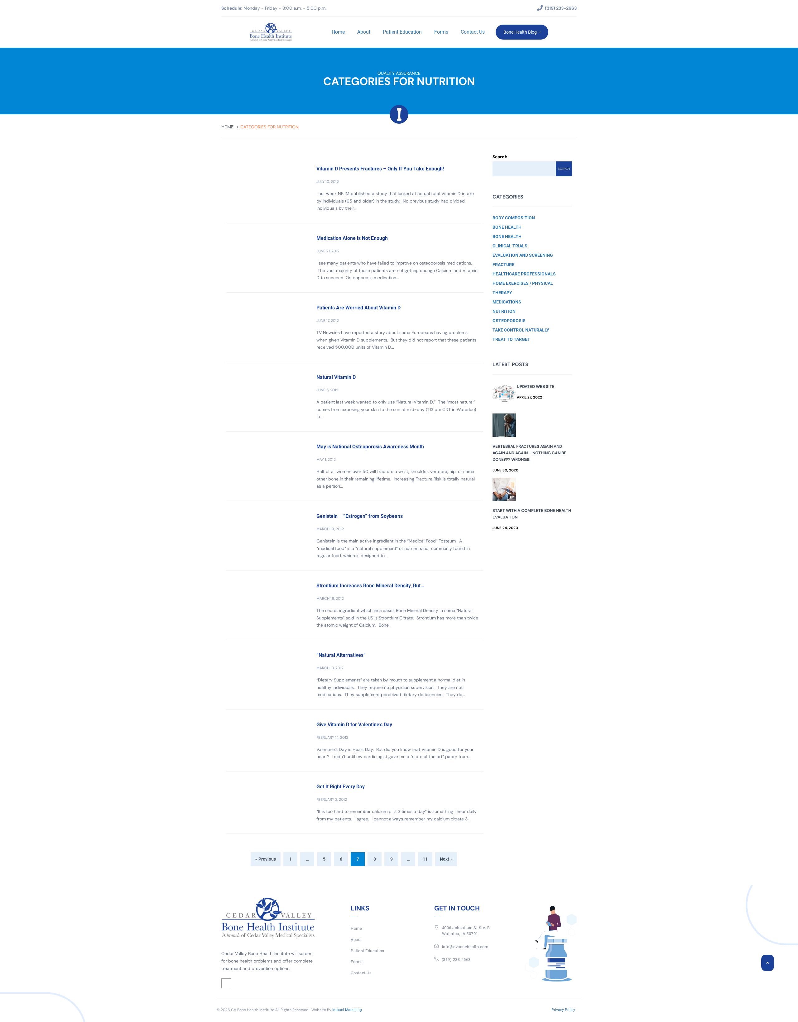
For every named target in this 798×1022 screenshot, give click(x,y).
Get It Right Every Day (340, 786)
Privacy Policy (563, 1010)
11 (425, 859)
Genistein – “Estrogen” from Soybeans (359, 516)
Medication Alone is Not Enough (352, 238)
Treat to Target (511, 339)
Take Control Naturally (521, 329)
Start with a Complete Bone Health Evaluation (532, 514)
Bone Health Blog (520, 32)
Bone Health (507, 227)
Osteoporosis (509, 320)
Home (338, 32)
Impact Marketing (347, 1010)
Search (500, 157)
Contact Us (473, 32)
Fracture (503, 264)
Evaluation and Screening (523, 255)
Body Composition (514, 217)
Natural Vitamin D (336, 377)
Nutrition (504, 311)
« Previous (265, 859)
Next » (446, 859)
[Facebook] (226, 983)
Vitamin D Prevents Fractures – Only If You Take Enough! (380, 168)
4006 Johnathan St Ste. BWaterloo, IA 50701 (466, 930)
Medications (507, 301)
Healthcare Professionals (524, 273)
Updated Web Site (536, 386)
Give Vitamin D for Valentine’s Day (354, 724)
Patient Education (402, 32)
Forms (441, 32)
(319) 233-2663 (456, 959)
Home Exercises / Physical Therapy (523, 288)
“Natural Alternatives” (341, 655)
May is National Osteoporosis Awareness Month (370, 446)
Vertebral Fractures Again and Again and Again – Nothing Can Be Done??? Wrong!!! (529, 453)
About (363, 32)
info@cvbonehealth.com (465, 946)
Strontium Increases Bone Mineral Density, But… (370, 585)
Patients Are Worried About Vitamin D (358, 307)
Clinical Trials (510, 245)
